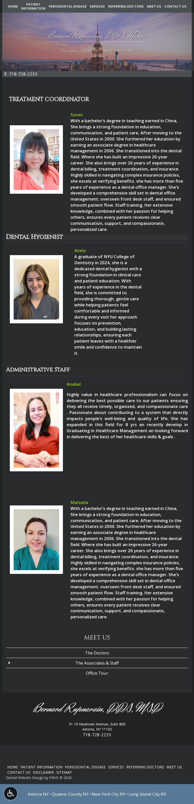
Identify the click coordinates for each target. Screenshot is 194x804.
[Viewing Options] (10, 793)
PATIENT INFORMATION (41, 767)
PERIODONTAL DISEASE (67, 6)
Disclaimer (43, 772)
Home (13, 6)
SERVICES (97, 6)
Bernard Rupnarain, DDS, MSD (97, 709)
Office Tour (97, 673)
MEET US (154, 6)
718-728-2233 (97, 735)
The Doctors (97, 653)
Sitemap (64, 772)
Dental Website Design (24, 777)
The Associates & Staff (97, 663)
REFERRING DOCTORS (126, 6)
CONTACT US (175, 6)
